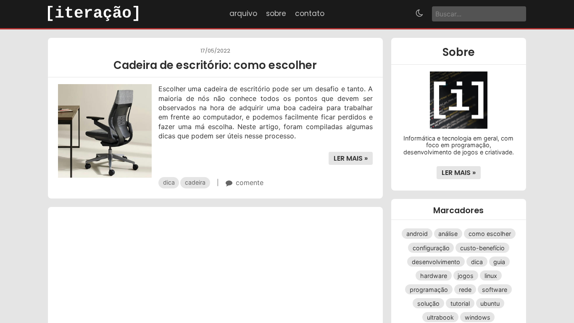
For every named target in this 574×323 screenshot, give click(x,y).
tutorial (460, 303)
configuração (431, 247)
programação (429, 289)
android (417, 233)
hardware (433, 275)
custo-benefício (482, 247)
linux (490, 275)
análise (448, 233)
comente (249, 182)
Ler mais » (351, 158)
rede (465, 289)
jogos (466, 275)
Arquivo (243, 13)
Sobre (276, 13)
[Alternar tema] (419, 14)
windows (477, 317)
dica (169, 182)
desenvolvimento (436, 261)
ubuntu (490, 303)
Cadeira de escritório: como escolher (215, 65)
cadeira (195, 182)
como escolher (490, 233)
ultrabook (440, 317)
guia (499, 261)
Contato (309, 13)
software (494, 289)
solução (428, 303)
